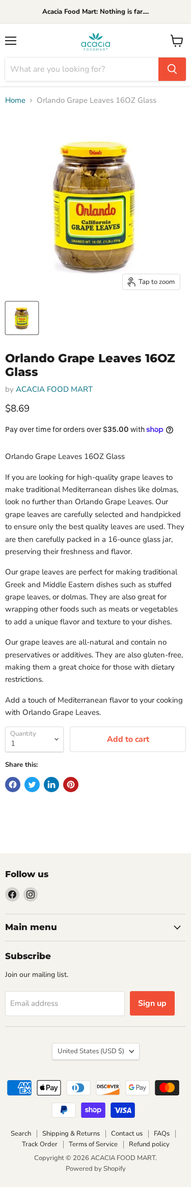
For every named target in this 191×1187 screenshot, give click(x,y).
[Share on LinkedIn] (51, 784)
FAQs (162, 1133)
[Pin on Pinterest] (70, 784)
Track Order (40, 1144)
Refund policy (149, 1144)
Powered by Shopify (96, 1168)
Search (21, 1133)
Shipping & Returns (71, 1133)
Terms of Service (93, 1144)
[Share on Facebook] (12, 784)
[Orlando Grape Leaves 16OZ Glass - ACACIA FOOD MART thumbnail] (22, 318)
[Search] (172, 69)
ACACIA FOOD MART (54, 389)
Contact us (127, 1133)
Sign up (152, 1003)
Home (15, 100)
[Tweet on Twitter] (32, 784)
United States (91, 1051)
